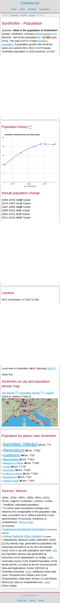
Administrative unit (46, 33)
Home (14, 9)
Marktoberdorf (10, 477)
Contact (41, 600)
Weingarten (9, 470)
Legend (49, 393)
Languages (44, 9)
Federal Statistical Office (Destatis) (22, 536)
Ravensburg (14, 450)
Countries (32, 9)
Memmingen (11, 459)
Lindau (6, 467)
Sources (32, 600)
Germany (32, 15)
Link (54, 550)
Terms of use (26, 522)
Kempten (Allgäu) (20, 444)
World (22, 9)
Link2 (28, 571)
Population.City (30, 2)
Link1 (50, 557)
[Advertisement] (30, 86)
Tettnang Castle (11, 481)
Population (14, 15)
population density (30, 393)
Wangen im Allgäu (13, 463)
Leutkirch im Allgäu (12, 474)
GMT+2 (51, 368)
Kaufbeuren (11, 455)
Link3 (47, 582)
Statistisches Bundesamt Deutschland (24, 529)
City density (8, 393)
